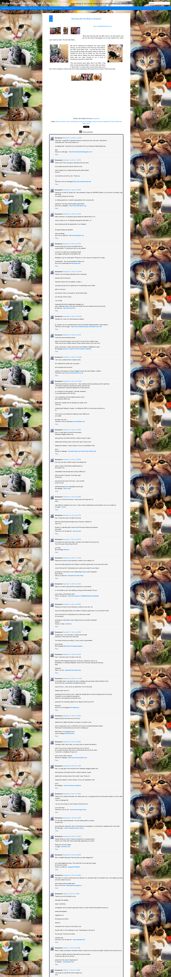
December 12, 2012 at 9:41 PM (72, 243)
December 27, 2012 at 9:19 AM (72, 818)
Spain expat (66, 488)
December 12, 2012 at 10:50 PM (72, 316)
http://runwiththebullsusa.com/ (102, 26)
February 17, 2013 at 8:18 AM (71, 970)
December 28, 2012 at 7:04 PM (72, 836)
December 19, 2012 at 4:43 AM (72, 715)
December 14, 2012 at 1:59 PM (72, 459)
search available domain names (73, 828)
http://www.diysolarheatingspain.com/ (80, 151)
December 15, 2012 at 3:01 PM (72, 515)
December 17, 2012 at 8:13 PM (72, 654)
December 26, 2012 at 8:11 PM (72, 766)
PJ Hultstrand (68, 8)
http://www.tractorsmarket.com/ (77, 757)
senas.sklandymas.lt (78, 939)
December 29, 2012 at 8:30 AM (72, 855)
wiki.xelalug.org (74, 707)
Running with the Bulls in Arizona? (86, 18)
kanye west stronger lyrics (78, 809)
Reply (56, 154)
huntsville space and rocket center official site (82, 451)
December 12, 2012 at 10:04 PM (72, 271)
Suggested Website (74, 867)
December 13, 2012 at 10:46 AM (72, 357)
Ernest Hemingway (86, 121)
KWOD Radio (42, 8)
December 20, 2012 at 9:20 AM (72, 741)
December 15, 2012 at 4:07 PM (72, 539)
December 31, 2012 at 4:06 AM (72, 875)
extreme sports (97, 121)
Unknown (66, 549)
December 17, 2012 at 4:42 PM (72, 632)
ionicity (63, 507)
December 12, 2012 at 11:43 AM (72, 137)
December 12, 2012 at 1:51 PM (72, 160)
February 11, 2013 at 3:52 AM (71, 948)
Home (14, 8)
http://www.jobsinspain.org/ (77, 205)
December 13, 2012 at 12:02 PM (72, 381)
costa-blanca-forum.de (76, 373)
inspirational (106, 121)
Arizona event (65, 121)
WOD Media (33, 8)
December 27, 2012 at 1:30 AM (72, 793)
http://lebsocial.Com (69, 308)
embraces (68, 623)
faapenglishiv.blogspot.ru (74, 885)
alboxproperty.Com (74, 263)
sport (88, 123)
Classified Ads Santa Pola (73, 670)
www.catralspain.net (78, 421)
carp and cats (76, 531)
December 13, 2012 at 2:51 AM (72, 335)
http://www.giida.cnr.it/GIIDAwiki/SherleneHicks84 (83, 596)
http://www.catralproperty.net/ (82, 181)
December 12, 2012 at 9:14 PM (72, 214)
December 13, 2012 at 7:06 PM (72, 429)
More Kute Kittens (22, 8)
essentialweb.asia (68, 961)
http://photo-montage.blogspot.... (73, 646)
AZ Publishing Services (55, 8)
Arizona (58, 121)
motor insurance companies (72, 785)
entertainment (75, 121)
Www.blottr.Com (69, 733)
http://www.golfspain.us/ (76, 235)
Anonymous (95, 118)
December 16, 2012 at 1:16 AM (72, 558)
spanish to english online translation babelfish (76, 348)
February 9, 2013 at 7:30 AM (71, 893)
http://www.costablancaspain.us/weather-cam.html (86, 326)
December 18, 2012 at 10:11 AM (72, 678)
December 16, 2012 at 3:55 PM (72, 604)
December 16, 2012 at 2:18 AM (72, 584)
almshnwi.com (65, 846)
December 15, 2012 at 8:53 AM (72, 496)
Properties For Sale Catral (75, 575)
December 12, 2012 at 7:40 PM (72, 189)
